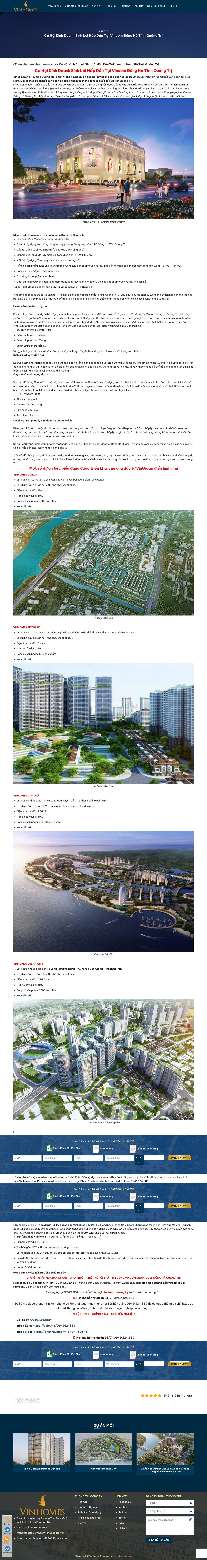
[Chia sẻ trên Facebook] (16, 1400)
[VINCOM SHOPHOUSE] (28, 6)
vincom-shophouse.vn (38, 64)
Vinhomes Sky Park (85, 1224)
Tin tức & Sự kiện (88, 1507)
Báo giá (7, 1524)
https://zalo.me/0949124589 (54, 1325)
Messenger (7, 1553)
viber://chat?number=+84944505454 (62, 1331)
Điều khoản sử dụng (89, 1512)
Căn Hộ (111, 6)
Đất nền (96, 6)
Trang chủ (54, 6)
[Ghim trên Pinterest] (32, 1400)
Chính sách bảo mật (90, 1517)
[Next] (188, 1447)
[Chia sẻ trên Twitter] (21, 1400)
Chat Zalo (7, 1534)
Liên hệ (173, 6)
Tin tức (138, 6)
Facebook (125, 1501)
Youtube (124, 1507)
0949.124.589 (74, 1292)
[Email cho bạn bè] (27, 1400)
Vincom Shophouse (76, 6)
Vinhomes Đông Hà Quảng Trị (51, 238)
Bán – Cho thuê (156, 6)
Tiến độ (126, 6)
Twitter (123, 1512)
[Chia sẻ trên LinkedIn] (37, 1400)
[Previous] (18, 1447)
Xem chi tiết (24, 506)
